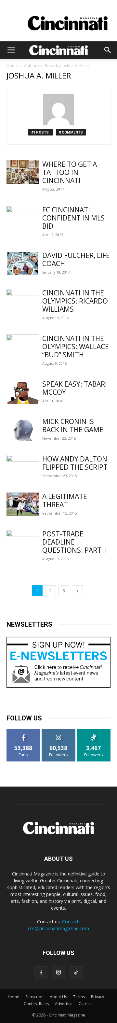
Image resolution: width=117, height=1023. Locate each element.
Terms (79, 997)
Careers (86, 1003)
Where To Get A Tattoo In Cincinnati (69, 172)
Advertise (63, 1003)
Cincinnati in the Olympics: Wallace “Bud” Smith (75, 346)
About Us (58, 997)
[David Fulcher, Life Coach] (22, 263)
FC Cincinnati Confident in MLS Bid (73, 218)
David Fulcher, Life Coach (76, 259)
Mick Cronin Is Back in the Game (72, 425)
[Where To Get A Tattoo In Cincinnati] (22, 172)
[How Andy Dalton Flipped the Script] (22, 467)
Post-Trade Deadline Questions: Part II (74, 542)
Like (23, 731)
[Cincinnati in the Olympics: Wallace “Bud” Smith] (22, 346)
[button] (11, 50)
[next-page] (77, 590)
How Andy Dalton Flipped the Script (75, 463)
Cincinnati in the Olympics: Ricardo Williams (75, 301)
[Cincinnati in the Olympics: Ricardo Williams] (22, 301)
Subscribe (34, 997)
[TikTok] (76, 972)
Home (12, 65)
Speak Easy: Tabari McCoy (74, 388)
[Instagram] (58, 972)
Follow (58, 731)
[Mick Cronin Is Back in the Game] (22, 429)
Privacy (97, 997)
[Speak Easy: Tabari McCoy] (22, 392)
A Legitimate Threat (64, 500)
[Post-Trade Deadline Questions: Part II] (22, 542)
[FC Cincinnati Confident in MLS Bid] (22, 218)
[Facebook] (40, 972)
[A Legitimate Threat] (22, 504)
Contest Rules (36, 1003)
